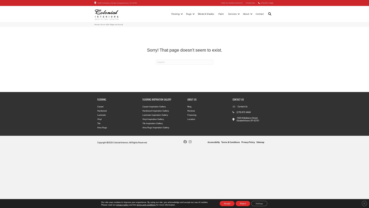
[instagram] (190, 142)
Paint (221, 14)
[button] (182, 14)
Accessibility (214, 142)
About (246, 14)
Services (232, 14)
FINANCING (250, 3)
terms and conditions (146, 205)
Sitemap (260, 142)
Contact (260, 14)
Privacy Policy (248, 142)
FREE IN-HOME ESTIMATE (232, 3)
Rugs (188, 14)
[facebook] (185, 142)
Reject (243, 203)
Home (96, 24)
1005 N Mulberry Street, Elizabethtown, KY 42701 (117, 3)
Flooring (175, 14)
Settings (259, 203)
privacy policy (122, 205)
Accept (227, 203)
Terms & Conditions (230, 142)
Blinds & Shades (206, 14)
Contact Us (242, 106)
